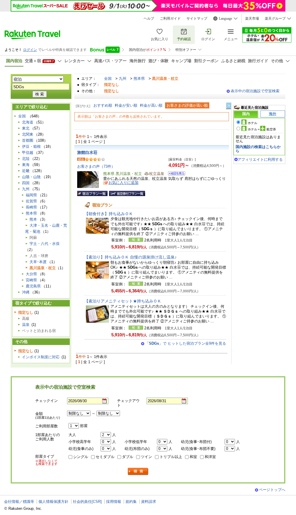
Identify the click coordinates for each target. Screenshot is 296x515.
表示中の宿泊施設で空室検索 (255, 91)
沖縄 (25, 292)
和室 (193, 457)
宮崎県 (31, 280)
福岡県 (31, 195)
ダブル (127, 457)
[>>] (229, 105)
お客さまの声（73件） (96, 166)
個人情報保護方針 (53, 501)
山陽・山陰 (31, 177)
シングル (80, 457)
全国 (108, 78)
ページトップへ (272, 490)
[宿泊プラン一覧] (92, 193)
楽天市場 (252, 18)
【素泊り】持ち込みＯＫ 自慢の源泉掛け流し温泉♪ (130, 257)
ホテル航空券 (262, 129)
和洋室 (210, 457)
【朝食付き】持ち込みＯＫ (108, 213)
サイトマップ (196, 18)
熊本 (33, 219)
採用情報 (113, 501)
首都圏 (27, 140)
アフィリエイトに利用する (260, 159)
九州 (122, 78)
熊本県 (139, 78)
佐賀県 (31, 201)
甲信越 (27, 152)
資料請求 (148, 501)
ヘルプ (149, 18)
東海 (25, 165)
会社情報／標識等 (19, 501)
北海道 (27, 122)
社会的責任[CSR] (87, 501)
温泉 (25, 324)
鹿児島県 (33, 286)
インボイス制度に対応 (41, 357)
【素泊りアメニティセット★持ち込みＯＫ (122, 301)
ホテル (252, 123)
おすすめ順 (102, 105)
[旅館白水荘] (174, 174)
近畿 (25, 171)
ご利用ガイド (170, 18)
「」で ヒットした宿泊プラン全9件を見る (185, 343)
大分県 (31, 274)
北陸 (25, 158)
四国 (25, 183)
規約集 (131, 501)
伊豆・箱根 (31, 146)
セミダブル (105, 457)
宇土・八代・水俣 (44, 243)
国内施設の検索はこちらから (258, 149)
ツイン (146, 457)
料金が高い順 (151, 105)
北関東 (27, 134)
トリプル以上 (171, 457)
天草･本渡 (38, 262)
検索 (138, 471)
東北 (25, 128)
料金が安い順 (126, 105)
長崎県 (31, 207)
